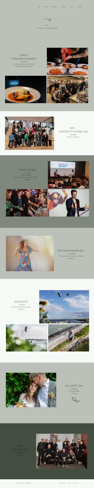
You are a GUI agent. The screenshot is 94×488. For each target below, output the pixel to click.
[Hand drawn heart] (74, 399)
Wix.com (28, 483)
